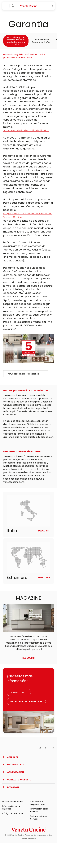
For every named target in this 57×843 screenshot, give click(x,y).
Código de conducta (12, 813)
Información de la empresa (11, 807)
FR (46, 748)
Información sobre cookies (39, 810)
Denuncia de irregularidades (37, 803)
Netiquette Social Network (38, 817)
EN (40, 748)
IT (33, 748)
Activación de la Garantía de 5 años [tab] (41, 40)
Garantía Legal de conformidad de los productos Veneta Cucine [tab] (16, 41)
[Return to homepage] (28, 829)
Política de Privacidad (12, 801)
